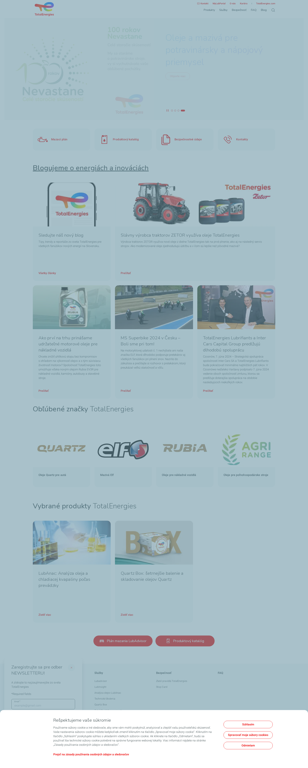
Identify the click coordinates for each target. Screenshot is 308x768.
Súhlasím (248, 724)
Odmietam (248, 745)
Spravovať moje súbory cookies (248, 735)
